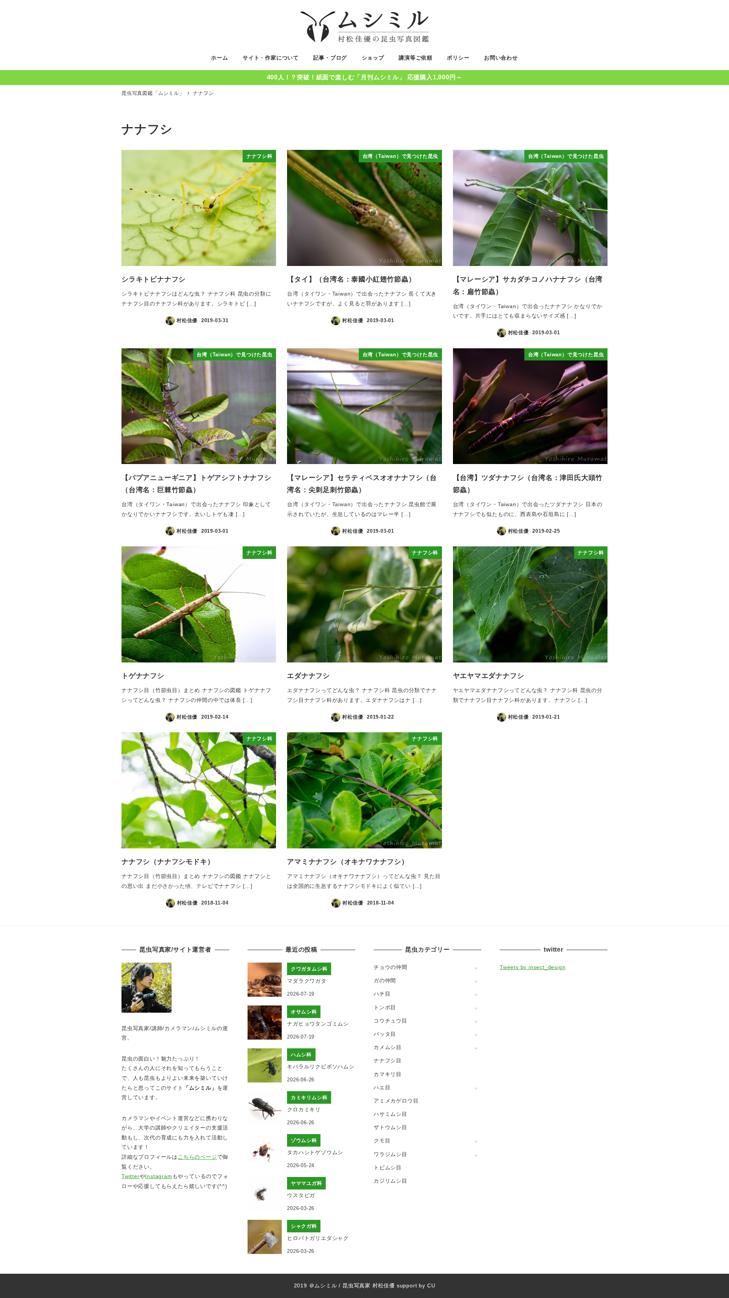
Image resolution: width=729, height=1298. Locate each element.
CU (431, 1285)
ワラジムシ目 (390, 1154)
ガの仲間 (385, 980)
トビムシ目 (388, 1167)
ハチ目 (382, 994)
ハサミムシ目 (390, 1114)
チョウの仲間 (390, 967)
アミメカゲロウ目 (396, 1101)
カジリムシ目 (390, 1181)
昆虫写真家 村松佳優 (368, 1285)
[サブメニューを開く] (475, 967)
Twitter (131, 1176)
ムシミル (325, 1285)
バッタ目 (385, 1034)
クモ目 (382, 1141)
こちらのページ (197, 1157)
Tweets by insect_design (532, 967)
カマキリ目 (388, 1074)
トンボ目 (385, 1007)
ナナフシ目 (388, 1060)
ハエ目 (382, 1087)
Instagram (158, 1176)
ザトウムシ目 (390, 1127)
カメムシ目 (388, 1047)
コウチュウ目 (390, 1021)
